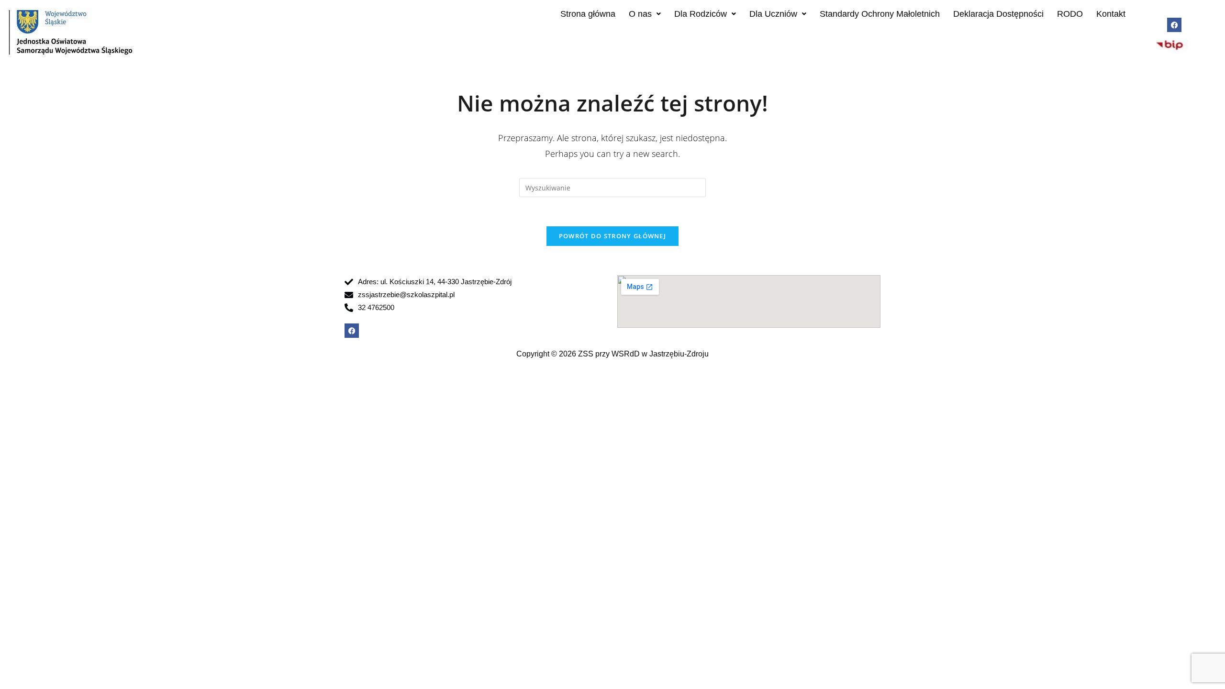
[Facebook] (1174, 25)
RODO (1070, 14)
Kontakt (1110, 14)
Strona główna (587, 14)
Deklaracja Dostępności (998, 14)
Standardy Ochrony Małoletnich (880, 14)
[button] (645, 13)
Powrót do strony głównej (612, 236)
